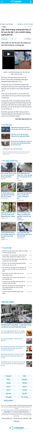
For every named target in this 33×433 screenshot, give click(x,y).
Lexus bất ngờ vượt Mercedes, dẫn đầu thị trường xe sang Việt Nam (17, 282)
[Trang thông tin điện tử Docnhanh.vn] (16, 1)
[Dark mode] (31, 1)
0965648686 (7, 411)
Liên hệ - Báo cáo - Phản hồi (20, 418)
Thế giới (8, 383)
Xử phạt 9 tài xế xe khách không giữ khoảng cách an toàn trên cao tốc (17, 264)
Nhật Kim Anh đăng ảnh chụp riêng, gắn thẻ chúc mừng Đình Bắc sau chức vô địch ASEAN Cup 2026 (17, 287)
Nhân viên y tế (6, 149)
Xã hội (8, 379)
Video (24, 376)
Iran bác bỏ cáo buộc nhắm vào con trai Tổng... (19, 24)
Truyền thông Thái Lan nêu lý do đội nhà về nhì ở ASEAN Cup (17, 278)
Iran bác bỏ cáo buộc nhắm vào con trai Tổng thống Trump (17, 274)
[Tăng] (15, 39)
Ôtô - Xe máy (24, 397)
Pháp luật (24, 379)
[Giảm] (9, 39)
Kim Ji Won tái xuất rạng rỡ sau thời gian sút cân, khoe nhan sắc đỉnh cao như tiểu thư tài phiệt (17, 269)
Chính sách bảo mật (7, 418)
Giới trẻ (25, 386)
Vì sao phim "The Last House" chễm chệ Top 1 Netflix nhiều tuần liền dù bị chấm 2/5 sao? (17, 256)
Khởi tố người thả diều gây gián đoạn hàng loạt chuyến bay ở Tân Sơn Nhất (17, 260)
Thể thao (24, 383)
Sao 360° (24, 393)
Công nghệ (8, 397)
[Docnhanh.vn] (16, 428)
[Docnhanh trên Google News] (4, 39)
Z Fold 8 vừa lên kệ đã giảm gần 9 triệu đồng (17, 292)
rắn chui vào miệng (18, 149)
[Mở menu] (2, 1)
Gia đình (24, 390)
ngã (11, 149)
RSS (30, 418)
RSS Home (16, 421)
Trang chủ (8, 376)
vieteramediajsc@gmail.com (21, 411)
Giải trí (8, 390)
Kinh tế (8, 386)
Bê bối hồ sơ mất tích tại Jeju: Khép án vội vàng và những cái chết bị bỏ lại (17, 251)
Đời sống (8, 393)
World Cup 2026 (8, 400)
